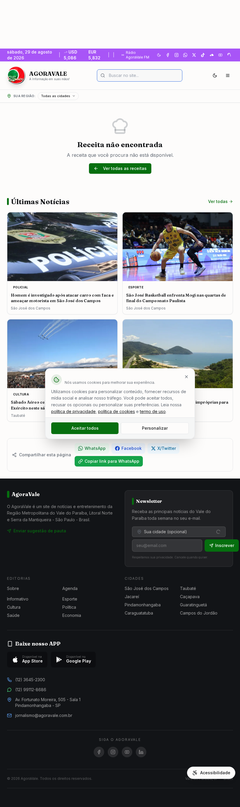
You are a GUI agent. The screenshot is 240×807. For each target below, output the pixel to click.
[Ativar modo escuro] (159, 55)
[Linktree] (229, 55)
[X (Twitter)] (194, 55)
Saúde (13, 615)
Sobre (13, 588)
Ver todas (218, 201)
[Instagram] (176, 55)
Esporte (69, 598)
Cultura (13, 607)
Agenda (70, 588)
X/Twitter (166, 448)
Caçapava (190, 596)
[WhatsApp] (185, 55)
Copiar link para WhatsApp (112, 461)
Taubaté (188, 588)
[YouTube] (220, 55)
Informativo (17, 598)
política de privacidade (73, 411)
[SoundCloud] (211, 55)
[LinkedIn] (141, 752)
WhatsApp (95, 448)
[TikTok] (203, 55)
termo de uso (153, 411)
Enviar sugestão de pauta (39, 530)
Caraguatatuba (139, 612)
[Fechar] (186, 376)
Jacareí (132, 596)
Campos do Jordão (198, 612)
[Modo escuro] (215, 75)
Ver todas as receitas (125, 168)
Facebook (131, 448)
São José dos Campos (147, 588)
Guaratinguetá (193, 604)
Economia (71, 615)
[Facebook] (168, 55)
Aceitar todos (85, 428)
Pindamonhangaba (143, 604)
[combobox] (179, 531)
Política (69, 607)
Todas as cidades (55, 96)
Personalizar (155, 428)
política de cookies (116, 411)
